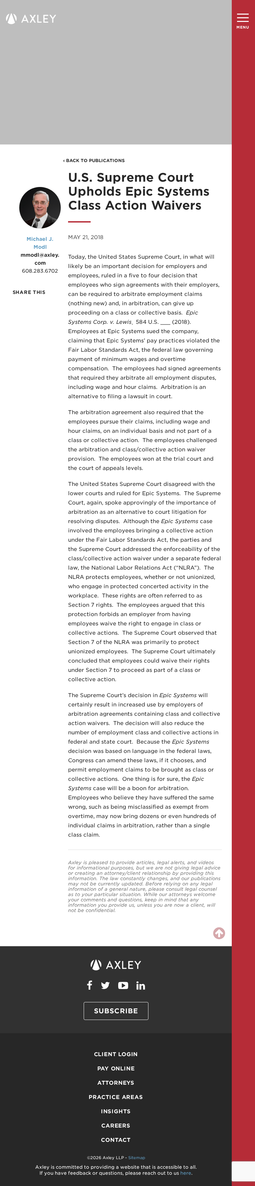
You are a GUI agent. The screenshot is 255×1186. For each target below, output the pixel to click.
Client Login (116, 1054)
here (185, 1173)
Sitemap (136, 1157)
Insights (116, 1111)
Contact (116, 1140)
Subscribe (116, 1011)
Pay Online (116, 1068)
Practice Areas (116, 1097)
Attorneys (115, 1083)
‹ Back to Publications (94, 160)
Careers (115, 1126)
